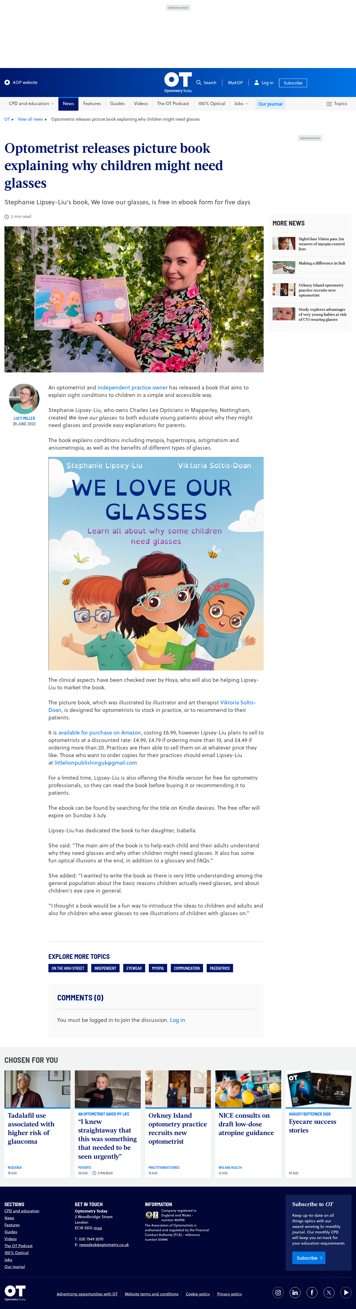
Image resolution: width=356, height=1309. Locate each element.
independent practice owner (133, 387)
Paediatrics (220, 968)
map (98, 1228)
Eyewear (134, 968)
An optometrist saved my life (103, 1114)
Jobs (8, 1259)
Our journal (270, 104)
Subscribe (293, 83)
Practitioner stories (164, 1167)
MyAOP (235, 83)
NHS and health (230, 1167)
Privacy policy (229, 1294)
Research (15, 1167)
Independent (105, 968)
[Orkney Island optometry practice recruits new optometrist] (178, 1088)
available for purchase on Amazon (99, 732)
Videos (141, 103)
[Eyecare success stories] (319, 1088)
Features (92, 103)
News (68, 103)
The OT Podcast (173, 103)
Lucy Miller (24, 418)
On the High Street (68, 968)
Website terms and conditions (152, 1294)
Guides (117, 103)
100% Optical (211, 103)
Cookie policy (198, 1294)
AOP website (25, 82)
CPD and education (21, 1211)
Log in (267, 83)
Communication (187, 968)
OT (7, 119)
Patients (84, 1167)
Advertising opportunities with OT (87, 1294)
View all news (30, 119)
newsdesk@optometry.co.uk (104, 1244)
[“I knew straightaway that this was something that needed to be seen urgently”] (108, 1088)
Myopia (158, 968)
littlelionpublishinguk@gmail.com (96, 762)
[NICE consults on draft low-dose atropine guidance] (248, 1088)
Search (210, 83)
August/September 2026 (310, 1114)
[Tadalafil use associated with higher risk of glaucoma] (37, 1088)
